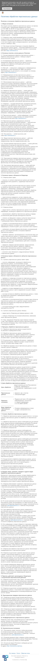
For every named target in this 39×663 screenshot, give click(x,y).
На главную (12, 653)
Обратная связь (25, 653)
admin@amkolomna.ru (13, 505)
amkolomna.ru (16, 659)
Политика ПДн (23, 659)
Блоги (18, 653)
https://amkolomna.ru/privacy (14, 646)
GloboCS (22, 657)
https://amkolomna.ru (12, 50)
